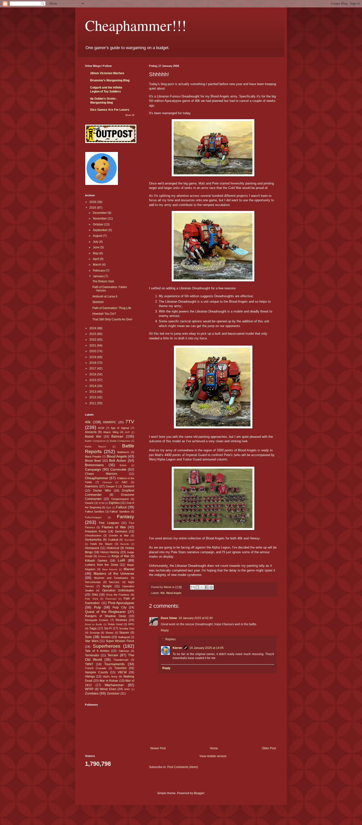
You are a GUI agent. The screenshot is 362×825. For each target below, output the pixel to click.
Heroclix (124, 544)
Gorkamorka (93, 539)
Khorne (102, 556)
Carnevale (118, 469)
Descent (128, 486)
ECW (101, 503)
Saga (93, 628)
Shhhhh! (98, 302)
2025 (93, 207)
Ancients (91, 432)
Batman (117, 436)
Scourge (95, 632)
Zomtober (113, 693)
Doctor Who (102, 490)
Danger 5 (111, 486)
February (99, 270)
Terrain (112, 655)
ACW (101, 427)
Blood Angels (173, 592)
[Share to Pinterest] (211, 587)
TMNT (89, 664)
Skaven (124, 632)
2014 (93, 386)
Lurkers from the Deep (101, 565)
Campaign (93, 469)
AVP (127, 432)
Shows (109, 632)
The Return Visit (103, 281)
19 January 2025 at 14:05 (206, 648)
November (100, 218)
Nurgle (107, 586)
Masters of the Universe (114, 573)
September (100, 230)
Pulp (97, 607)
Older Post (269, 748)
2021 (93, 345)
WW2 (127, 689)
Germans (121, 531)
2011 (93, 403)
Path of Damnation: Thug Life (111, 308)
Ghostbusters (93, 535)
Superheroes (106, 646)
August (98, 236)
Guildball (113, 539)
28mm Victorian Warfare (107, 73)
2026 (93, 202)
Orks (95, 594)
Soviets (106, 637)
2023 (93, 334)
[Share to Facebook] (206, 587)
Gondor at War (119, 535)
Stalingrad (124, 637)
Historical (113, 548)
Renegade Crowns (96, 620)
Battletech (123, 452)
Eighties (114, 503)
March (97, 264)
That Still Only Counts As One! (112, 319)
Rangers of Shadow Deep (105, 616)
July (96, 241)
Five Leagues (109, 523)
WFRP (89, 689)
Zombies (92, 693)
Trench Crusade (95, 668)
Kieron (177, 648)
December (100, 213)
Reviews (121, 620)
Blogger (199, 793)
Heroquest (92, 548)
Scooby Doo (126, 628)
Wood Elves (108, 689)
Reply (165, 630)
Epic (108, 507)
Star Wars (92, 641)
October (98, 224)
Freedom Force (95, 531)
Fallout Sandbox (94, 511)
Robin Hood (115, 624)
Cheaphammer (96, 478)
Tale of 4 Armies (97, 651)
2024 (93, 328)
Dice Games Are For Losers (109, 109)
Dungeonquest (120, 498)
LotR (121, 560)
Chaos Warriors (101, 474)
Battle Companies (120, 441)
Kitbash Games (96, 560)
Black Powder (93, 456)
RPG (131, 624)
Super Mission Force (120, 641)
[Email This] (192, 587)
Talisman (123, 650)
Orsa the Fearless (117, 594)
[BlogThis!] (197, 587)
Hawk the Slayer (101, 543)
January (98, 276)
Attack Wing (110, 432)
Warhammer (114, 685)
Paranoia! (110, 598)
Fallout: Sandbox (120, 511)
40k (162, 592)
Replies (170, 639)
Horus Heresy (109, 552)
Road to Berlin (93, 624)
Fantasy (125, 516)
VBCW (122, 672)
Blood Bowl (93, 460)
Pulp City (119, 607)
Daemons (91, 486)
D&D (124, 482)
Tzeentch (120, 668)
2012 (93, 397)
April (96, 259)
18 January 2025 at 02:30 (196, 618)
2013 (93, 391)
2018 (93, 363)
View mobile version (213, 756)
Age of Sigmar (120, 427)
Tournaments (114, 664)
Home (214, 748)
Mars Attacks (109, 569)
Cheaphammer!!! (135, 25)
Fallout (121, 507)
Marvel (129, 569)
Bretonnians (94, 465)
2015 (93, 380)
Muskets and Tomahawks (111, 577)
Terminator (92, 655)
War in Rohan (108, 680)
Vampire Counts (96, 672)
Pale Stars (91, 598)
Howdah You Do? (104, 313)
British (123, 465)
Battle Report (95, 446)
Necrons (114, 582)
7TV (129, 421)
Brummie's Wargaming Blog (110, 80)
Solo (88, 637)
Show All (129, 115)
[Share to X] (201, 587)
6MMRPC (109, 422)
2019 (93, 357)
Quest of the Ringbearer (105, 612)
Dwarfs (89, 502)
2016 (93, 374)
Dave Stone (169, 618)
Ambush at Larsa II (104, 296)
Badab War (93, 436)
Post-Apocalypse (121, 603)
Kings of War (120, 556)
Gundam (129, 539)
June (96, 247)
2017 (93, 368)
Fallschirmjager (93, 517)
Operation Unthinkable (118, 590)
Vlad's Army (110, 676)
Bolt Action (117, 460)
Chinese (107, 482)
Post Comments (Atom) (182, 767)
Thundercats (121, 659)
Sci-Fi (108, 628)
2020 (93, 351)
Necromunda (92, 582)
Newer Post (158, 748)
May (96, 253)
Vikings (90, 676)
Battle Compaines (95, 441)
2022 (93, 339)
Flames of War (114, 527)
